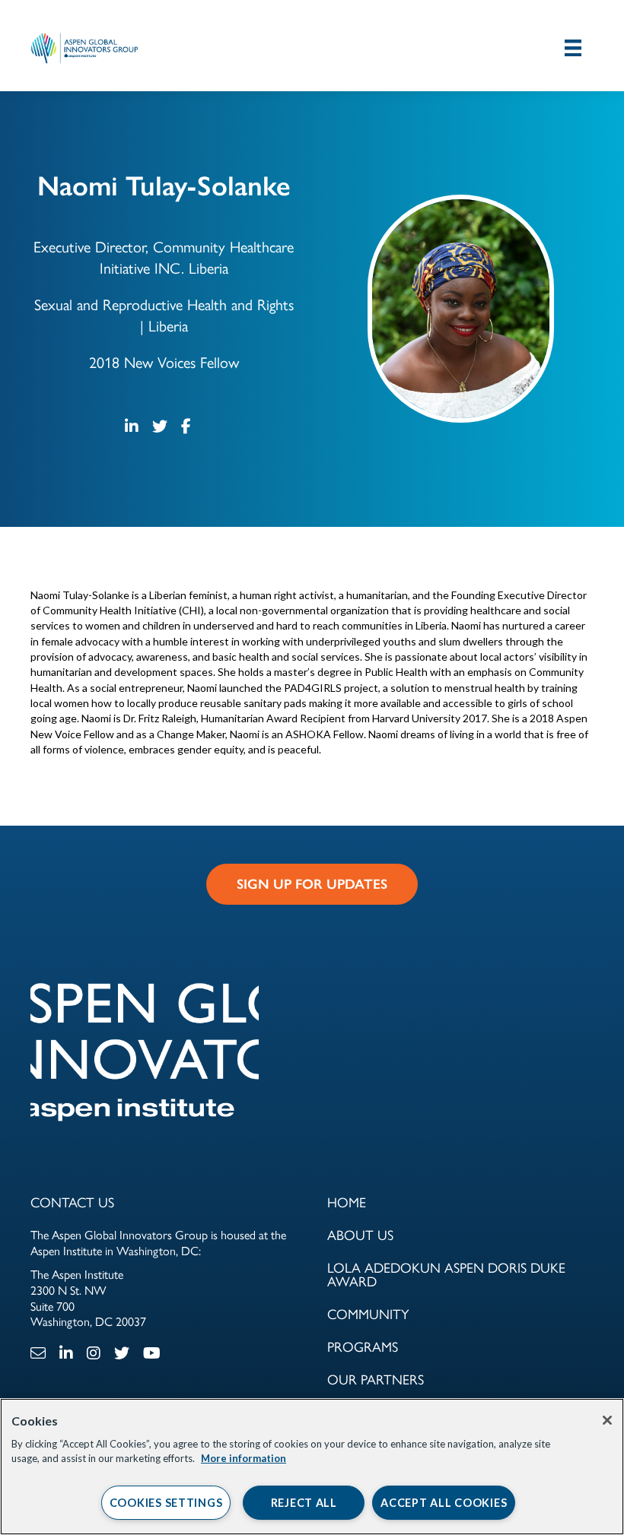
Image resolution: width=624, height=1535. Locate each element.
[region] (312, 1466)
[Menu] (573, 47)
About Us (360, 1235)
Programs (362, 1347)
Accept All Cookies (443, 1502)
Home (346, 1202)
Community (368, 1314)
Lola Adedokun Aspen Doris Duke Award (446, 1275)
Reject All (304, 1502)
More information (243, 1458)
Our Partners (375, 1380)
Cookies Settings (166, 1502)
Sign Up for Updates (312, 884)
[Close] (607, 1420)
